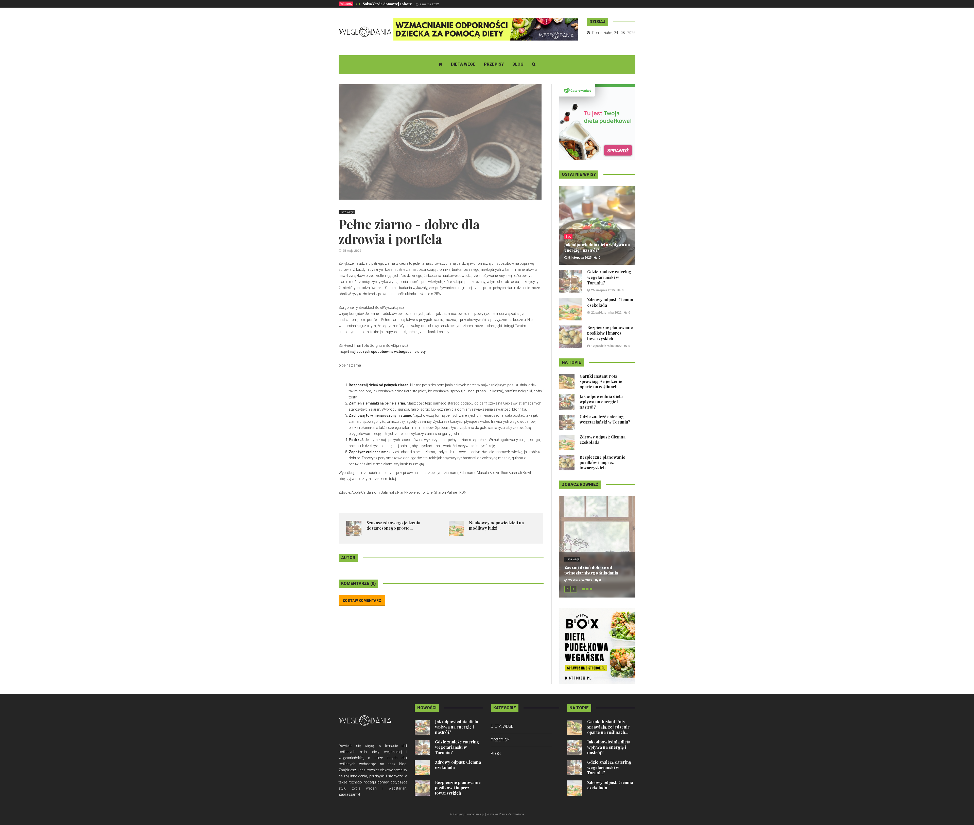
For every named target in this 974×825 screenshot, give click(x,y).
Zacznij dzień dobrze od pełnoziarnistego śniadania (591, 570)
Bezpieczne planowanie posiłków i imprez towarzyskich (610, 333)
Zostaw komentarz (361, 601)
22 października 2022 (606, 312)
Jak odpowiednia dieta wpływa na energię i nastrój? (597, 247)
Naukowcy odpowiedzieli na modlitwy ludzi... (496, 525)
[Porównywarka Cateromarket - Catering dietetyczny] (597, 122)
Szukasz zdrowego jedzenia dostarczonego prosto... (393, 525)
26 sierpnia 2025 (603, 290)
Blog (517, 64)
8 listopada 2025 (580, 257)
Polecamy (346, 4)
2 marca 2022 (429, 4)
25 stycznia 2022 (580, 580)
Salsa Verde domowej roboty (387, 4)
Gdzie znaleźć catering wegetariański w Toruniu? (609, 277)
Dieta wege (463, 64)
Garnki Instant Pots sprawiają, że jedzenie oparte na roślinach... (601, 381)
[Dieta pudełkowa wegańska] (597, 645)
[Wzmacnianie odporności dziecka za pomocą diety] (485, 29)
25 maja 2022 (351, 251)
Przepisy (494, 64)
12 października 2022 (606, 346)
